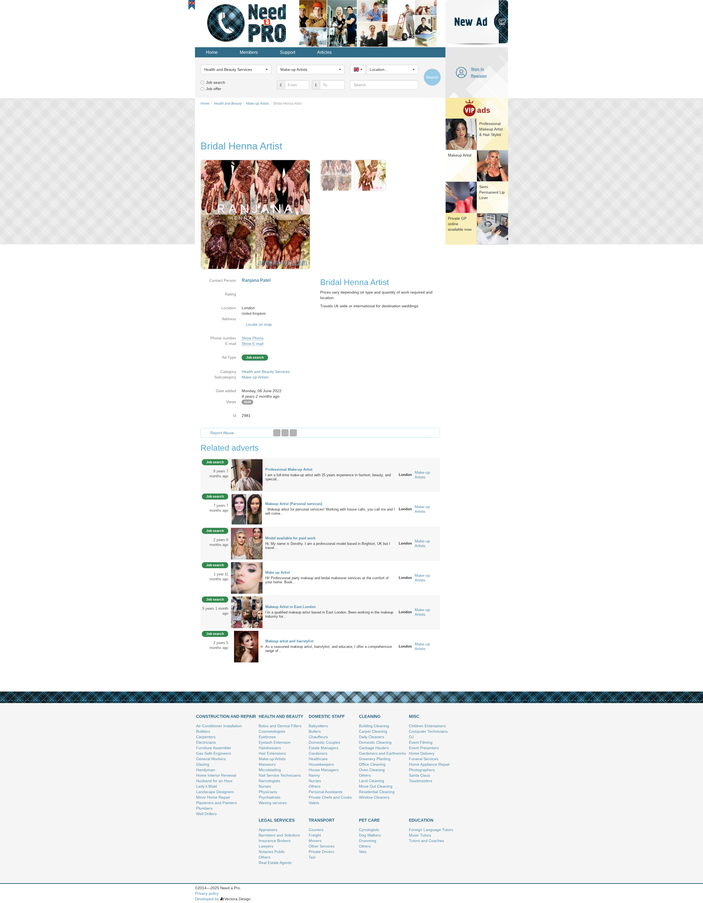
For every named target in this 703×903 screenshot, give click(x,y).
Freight (315, 835)
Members (249, 52)
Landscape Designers (215, 792)
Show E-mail (252, 343)
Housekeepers (321, 764)
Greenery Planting (374, 759)
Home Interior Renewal (216, 775)
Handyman (205, 770)
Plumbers (204, 808)
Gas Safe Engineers (213, 753)
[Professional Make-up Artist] (247, 474)
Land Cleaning (371, 781)
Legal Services (277, 820)
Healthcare (318, 759)
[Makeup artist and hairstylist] (247, 646)
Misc (414, 716)
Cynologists (369, 829)
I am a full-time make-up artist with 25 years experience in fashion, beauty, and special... (328, 477)
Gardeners (318, 753)
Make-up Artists (255, 377)
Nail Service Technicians (280, 775)
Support (287, 52)
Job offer (213, 89)
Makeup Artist (460, 155)
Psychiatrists (269, 797)
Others (314, 786)
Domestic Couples (324, 742)
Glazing (202, 764)
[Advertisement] (476, 331)
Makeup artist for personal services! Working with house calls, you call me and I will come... (330, 511)
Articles (324, 52)
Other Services (321, 846)
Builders (203, 731)
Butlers (315, 731)
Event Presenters (424, 748)
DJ (411, 737)
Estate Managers (323, 748)
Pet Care (369, 820)
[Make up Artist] (247, 577)
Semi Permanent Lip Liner (492, 192)
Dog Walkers (370, 835)
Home (212, 52)
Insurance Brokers (275, 840)
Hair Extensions (272, 753)
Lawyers (266, 846)
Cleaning (370, 716)
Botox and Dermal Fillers (280, 726)
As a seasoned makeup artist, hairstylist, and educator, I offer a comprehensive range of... (328, 649)
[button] (191, 3)
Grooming (367, 840)
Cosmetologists (272, 731)
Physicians (268, 792)
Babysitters (318, 726)
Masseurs (267, 764)
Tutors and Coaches (426, 840)
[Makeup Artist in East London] (247, 612)
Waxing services (273, 803)
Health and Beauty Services (266, 371)
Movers (315, 840)
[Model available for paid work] (247, 543)
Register (479, 76)
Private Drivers (321, 851)
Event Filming (421, 742)
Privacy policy (207, 893)
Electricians (206, 742)
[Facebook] (276, 432)
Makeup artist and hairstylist (289, 641)
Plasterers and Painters (216, 803)
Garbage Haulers (374, 748)
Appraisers (268, 829)
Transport (321, 820)
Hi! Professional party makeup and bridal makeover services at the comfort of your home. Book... (327, 580)
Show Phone (253, 338)
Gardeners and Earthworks (382, 753)
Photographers (422, 770)
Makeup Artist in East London (290, 607)
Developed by (207, 899)
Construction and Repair (226, 716)
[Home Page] (247, 23)
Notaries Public (272, 851)
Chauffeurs (318, 737)
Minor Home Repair (213, 797)
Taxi (312, 857)
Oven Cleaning (372, 770)
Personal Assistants (325, 792)
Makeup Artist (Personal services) (293, 504)
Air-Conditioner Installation (219, 726)
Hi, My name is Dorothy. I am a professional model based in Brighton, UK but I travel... (327, 546)
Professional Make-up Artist (288, 469)
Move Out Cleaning (375, 786)
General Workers (211, 759)
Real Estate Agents (275, 862)
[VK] (293, 432)
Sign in (477, 69)
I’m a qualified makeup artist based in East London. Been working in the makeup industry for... (329, 614)
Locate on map (259, 324)
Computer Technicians (428, 731)
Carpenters (206, 737)
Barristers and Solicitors (279, 835)
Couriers (316, 829)
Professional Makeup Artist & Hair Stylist (491, 129)
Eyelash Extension (275, 742)
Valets (314, 803)
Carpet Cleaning (373, 731)
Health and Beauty (281, 716)
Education (421, 820)
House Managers (324, 770)
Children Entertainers (427, 726)
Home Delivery (421, 753)
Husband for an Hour (214, 781)
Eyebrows (267, 737)
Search (432, 77)
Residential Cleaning (377, 792)
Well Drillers (206, 814)
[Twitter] (285, 432)
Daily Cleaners (371, 737)
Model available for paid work (290, 538)
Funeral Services (423, 759)
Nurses (265, 786)
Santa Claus (419, 775)
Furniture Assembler (213, 748)
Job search (215, 82)
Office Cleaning (372, 764)
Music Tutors (420, 835)
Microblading (270, 770)
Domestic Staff (327, 716)
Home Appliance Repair (429, 764)
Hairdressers (270, 748)
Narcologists (269, 781)
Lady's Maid (206, 786)
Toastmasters (420, 781)
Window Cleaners (374, 797)
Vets (362, 851)
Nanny (314, 775)
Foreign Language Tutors (431, 829)
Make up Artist (277, 572)
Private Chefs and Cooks (330, 797)
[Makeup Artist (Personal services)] (247, 509)
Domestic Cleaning (375, 742)
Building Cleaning (374, 726)
